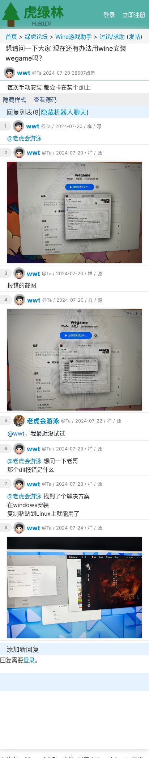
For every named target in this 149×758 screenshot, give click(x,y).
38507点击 (83, 73)
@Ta (37, 73)
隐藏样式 (14, 99)
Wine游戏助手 (73, 36)
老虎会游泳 (27, 138)
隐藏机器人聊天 (63, 112)
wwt (23, 73)
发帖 (134, 36)
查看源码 (45, 99)
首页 (11, 36)
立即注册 (133, 14)
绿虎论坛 (36, 36)
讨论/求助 (112, 36)
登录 (109, 14)
